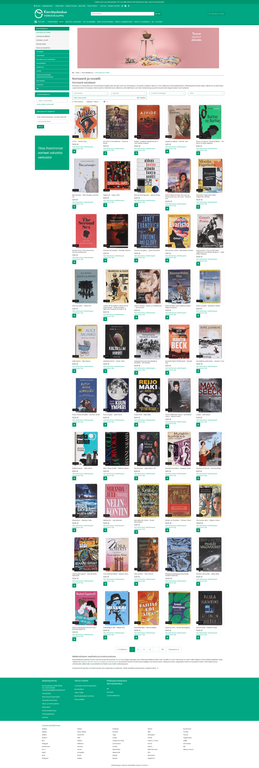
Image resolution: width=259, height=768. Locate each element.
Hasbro (79, 741)
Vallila (185, 741)
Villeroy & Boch (188, 749)
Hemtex (80, 746)
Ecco (43, 749)
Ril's (149, 752)
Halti (78, 738)
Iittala (79, 755)
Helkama (80, 744)
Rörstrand (151, 755)
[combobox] (126, 14)
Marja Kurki (116, 752)
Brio (43, 741)
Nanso (150, 729)
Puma (150, 744)
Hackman (80, 735)
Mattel (115, 755)
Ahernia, (90, 662)
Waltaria (84, 662)
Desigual (45, 744)
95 (162, 649)
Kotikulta (116, 729)
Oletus (96, 102)
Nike (149, 732)
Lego (114, 735)
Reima (150, 746)
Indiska (79, 758)
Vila (184, 746)
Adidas (44, 732)
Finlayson (45, 758)
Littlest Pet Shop (118, 741)
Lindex (115, 738)
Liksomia (97, 662)
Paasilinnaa (104, 662)
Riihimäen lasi (152, 749)
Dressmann (46, 746)
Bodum (44, 738)
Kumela (115, 732)
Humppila (80, 752)
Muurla (115, 758)
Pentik (150, 738)
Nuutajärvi (151, 735)
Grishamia (114, 662)
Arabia (44, 735)
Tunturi (185, 735)
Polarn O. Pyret (153, 741)
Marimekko (116, 749)
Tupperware (187, 738)
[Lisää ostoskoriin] (74, 151)
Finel (43, 755)
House (79, 749)
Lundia (115, 746)
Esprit (44, 752)
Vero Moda (187, 744)
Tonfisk (185, 732)
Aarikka (44, 729)
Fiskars (79, 729)
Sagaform (151, 758)
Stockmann (187, 729)
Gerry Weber (81, 732)
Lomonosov (117, 744)
